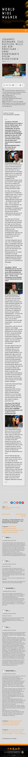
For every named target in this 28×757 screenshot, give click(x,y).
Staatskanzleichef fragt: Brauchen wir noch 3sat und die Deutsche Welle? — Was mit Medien (13, 731)
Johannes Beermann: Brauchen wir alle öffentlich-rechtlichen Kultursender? (12, 723)
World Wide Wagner (10, 13)
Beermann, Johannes (6, 514)
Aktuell (7, 506)
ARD (7, 507)
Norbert (7, 537)
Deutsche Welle (10, 507)
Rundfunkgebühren (5, 508)
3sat (5, 507)
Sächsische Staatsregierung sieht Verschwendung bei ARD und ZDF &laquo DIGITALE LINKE (13, 529)
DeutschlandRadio (17, 507)
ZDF (9, 508)
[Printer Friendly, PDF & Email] (6, 502)
